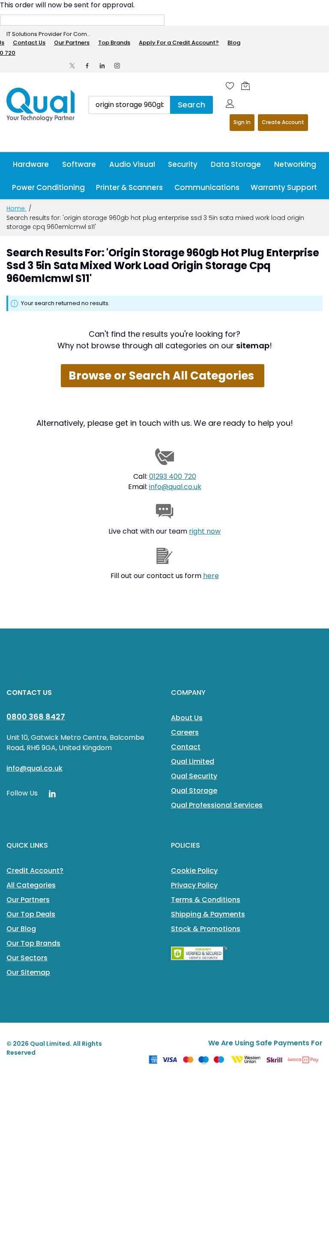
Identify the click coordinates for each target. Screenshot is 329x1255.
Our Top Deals (30, 914)
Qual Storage (194, 790)
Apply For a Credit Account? (179, 43)
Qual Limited (192, 761)
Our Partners (72, 43)
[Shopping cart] (245, 86)
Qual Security (194, 776)
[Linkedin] (102, 65)
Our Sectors (27, 958)
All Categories (31, 885)
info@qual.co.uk (175, 487)
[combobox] (129, 105)
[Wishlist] (230, 86)
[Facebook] (87, 65)
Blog (233, 43)
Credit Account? (34, 870)
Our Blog (21, 929)
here (211, 576)
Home (16, 208)
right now (205, 531)
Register (283, 122)
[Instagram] (117, 65)
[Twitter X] (72, 65)
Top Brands (114, 43)
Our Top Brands (33, 943)
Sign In (242, 122)
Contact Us (29, 43)
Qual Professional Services (217, 805)
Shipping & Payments (208, 914)
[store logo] (41, 104)
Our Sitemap (28, 972)
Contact (185, 747)
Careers (185, 732)
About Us (187, 718)
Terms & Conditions (205, 900)
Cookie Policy (194, 870)
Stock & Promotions (205, 929)
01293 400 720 (172, 476)
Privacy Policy (194, 885)
